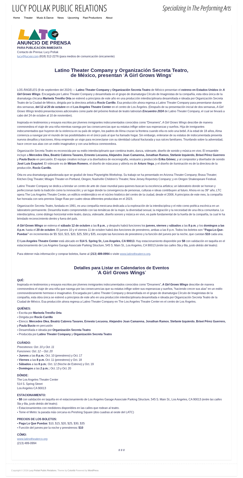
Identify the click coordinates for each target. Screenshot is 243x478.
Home (16, 17)
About (109, 17)
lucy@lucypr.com (28, 56)
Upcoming (73, 17)
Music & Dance (45, 17)
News (60, 17)
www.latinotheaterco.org (135, 253)
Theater (28, 17)
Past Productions (92, 17)
